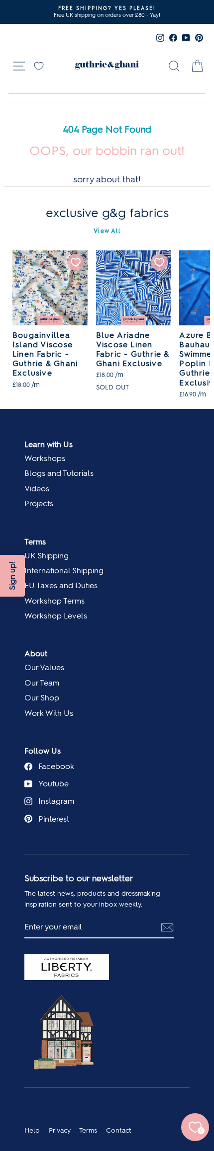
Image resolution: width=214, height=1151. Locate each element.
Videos (36, 488)
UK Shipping (46, 555)
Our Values (44, 667)
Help (32, 1130)
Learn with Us (48, 444)
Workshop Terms (54, 601)
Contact (118, 1130)
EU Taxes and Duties (61, 585)
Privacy (60, 1130)
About (35, 653)
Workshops (44, 458)
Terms (35, 541)
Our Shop (41, 697)
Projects (38, 503)
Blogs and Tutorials (59, 473)
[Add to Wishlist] (76, 262)
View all (107, 231)
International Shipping (64, 570)
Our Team (41, 683)
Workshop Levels (55, 615)
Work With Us (48, 713)
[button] (12, 576)
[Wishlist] (38, 65)
